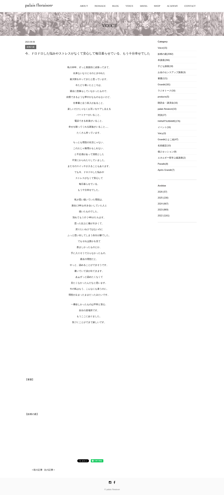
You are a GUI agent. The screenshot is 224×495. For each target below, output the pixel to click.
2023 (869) (163, 209)
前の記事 (38, 469)
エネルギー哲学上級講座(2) (172, 157)
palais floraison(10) (167, 109)
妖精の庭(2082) (165, 54)
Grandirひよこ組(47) (168, 139)
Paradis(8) (163, 164)
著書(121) (162, 78)
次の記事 (49, 469)
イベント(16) (164, 127)
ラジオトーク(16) (166, 90)
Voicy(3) (162, 133)
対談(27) (162, 115)
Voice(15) (162, 48)
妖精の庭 (31, 47)
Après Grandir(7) (166, 170)
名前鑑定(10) (164, 145)
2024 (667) (163, 203)
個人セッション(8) (167, 151)
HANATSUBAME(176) (169, 121)
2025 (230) (163, 197)
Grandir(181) (164, 84)
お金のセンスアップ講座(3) (172, 72)
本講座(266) (164, 60)
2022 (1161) (163, 215)
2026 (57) (162, 191)
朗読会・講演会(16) (168, 102)
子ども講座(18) (165, 66)
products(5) (163, 96)
